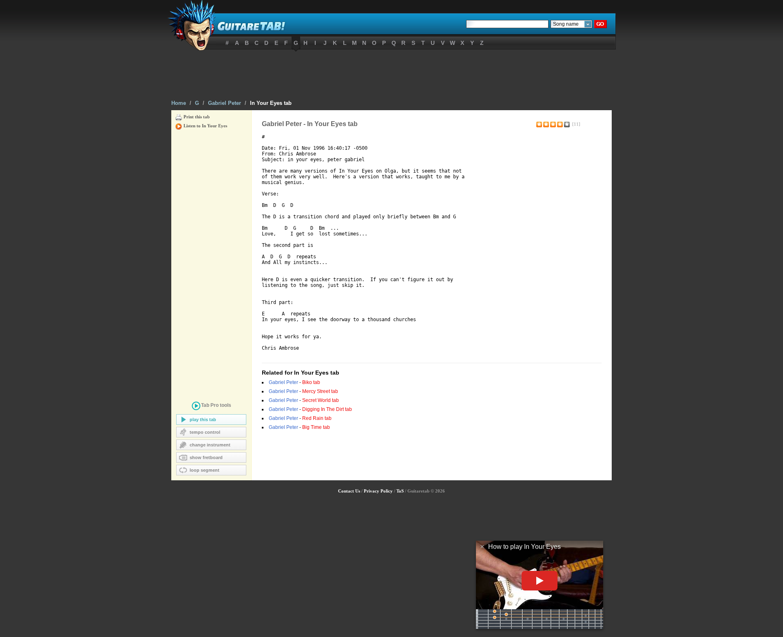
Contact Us (349, 490)
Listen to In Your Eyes (205, 125)
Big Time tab (316, 427)
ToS (400, 490)
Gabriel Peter (224, 103)
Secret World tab (320, 400)
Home (178, 103)
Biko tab (311, 382)
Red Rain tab (317, 418)
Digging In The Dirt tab (327, 409)
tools (216, 405)
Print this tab (197, 116)
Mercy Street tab (320, 391)
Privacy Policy (378, 490)
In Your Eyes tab (271, 103)
